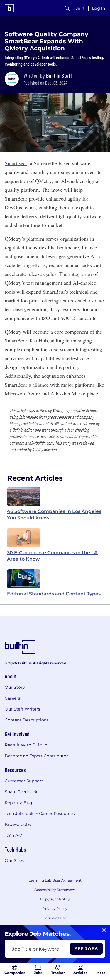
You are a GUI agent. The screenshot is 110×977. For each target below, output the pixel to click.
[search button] (67, 8)
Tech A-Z (13, 835)
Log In (98, 8)
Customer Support (24, 781)
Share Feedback (21, 791)
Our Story (15, 687)
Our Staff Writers (22, 709)
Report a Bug (18, 802)
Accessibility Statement (55, 889)
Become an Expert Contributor (36, 756)
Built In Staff (59, 75)
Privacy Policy (55, 908)
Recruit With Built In (26, 745)
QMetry (43, 180)
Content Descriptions (27, 720)
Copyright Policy (55, 899)
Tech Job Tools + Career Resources (40, 813)
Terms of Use (55, 918)
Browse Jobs (18, 824)
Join (80, 8)
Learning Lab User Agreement (55, 880)
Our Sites (14, 860)
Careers (12, 698)
